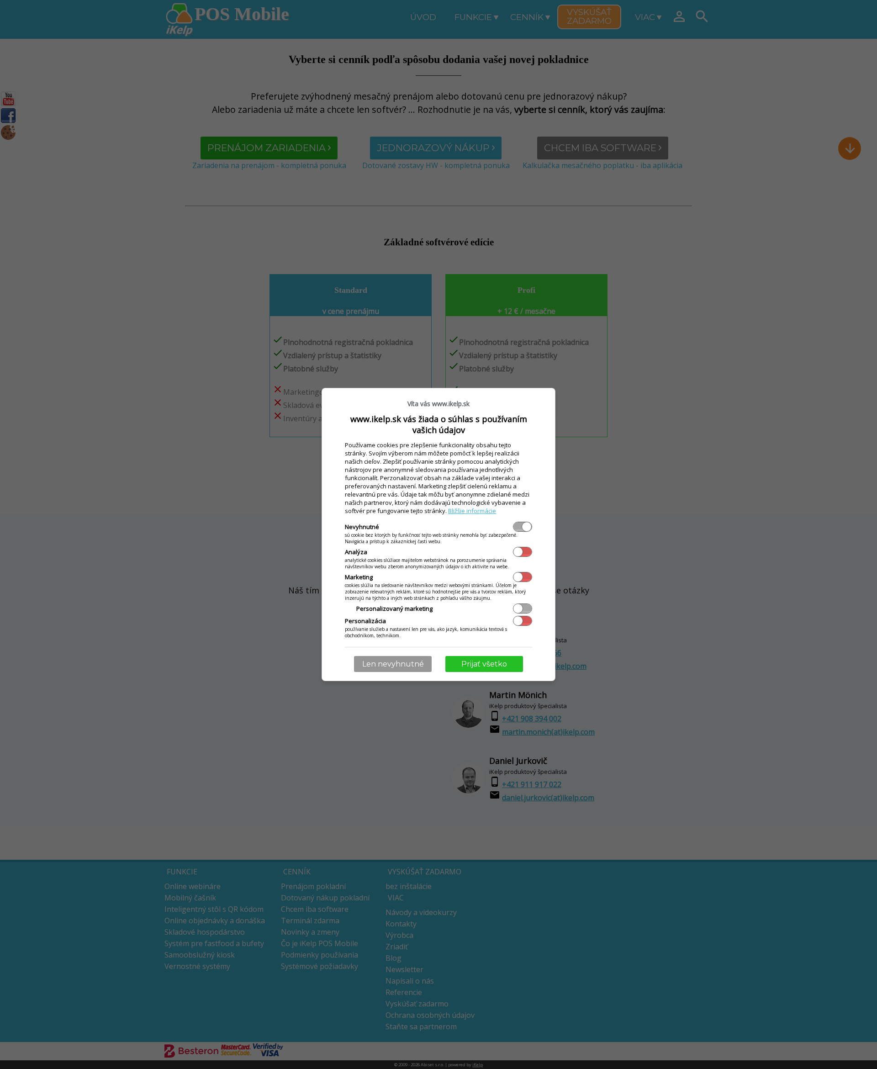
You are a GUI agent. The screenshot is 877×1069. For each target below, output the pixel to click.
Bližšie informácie (472, 511)
